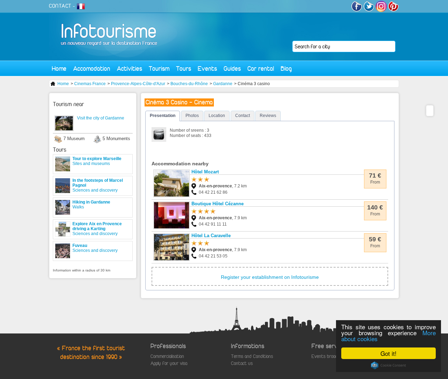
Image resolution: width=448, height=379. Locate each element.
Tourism (159, 68)
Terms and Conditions (252, 356)
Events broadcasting (331, 356)
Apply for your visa (168, 363)
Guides (232, 68)
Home (59, 68)
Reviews (268, 115)
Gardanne (222, 83)
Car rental (260, 68)
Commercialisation (167, 356)
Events (207, 68)
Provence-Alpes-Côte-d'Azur (138, 83)
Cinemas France (90, 83)
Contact (242, 115)
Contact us (242, 363)
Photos (192, 115)
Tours (183, 68)
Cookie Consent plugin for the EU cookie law (388, 365)
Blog (286, 68)
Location (217, 115)
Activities (129, 68)
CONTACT (60, 6)
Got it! (388, 353)
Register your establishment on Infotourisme (270, 277)
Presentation (162, 115)
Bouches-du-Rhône (189, 83)
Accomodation (91, 68)
